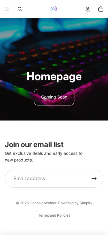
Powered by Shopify (75, 203)
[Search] (19, 9)
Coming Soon (54, 96)
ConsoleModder (43, 203)
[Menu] (7, 9)
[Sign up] (94, 178)
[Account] (87, 9)
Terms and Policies (54, 215)
